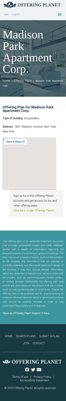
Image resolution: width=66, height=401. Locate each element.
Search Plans (26, 336)
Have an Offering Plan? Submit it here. (26, 313)
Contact (39, 343)
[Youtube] (39, 370)
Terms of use (20, 377)
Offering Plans (23, 80)
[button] (59, 14)
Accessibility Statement (34, 380)
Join (26, 343)
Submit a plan (49, 336)
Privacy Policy (42, 377)
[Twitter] (33, 370)
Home (6, 80)
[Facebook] (27, 370)
